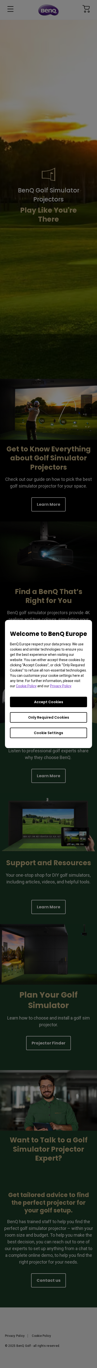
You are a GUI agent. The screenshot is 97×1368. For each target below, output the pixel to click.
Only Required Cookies (48, 717)
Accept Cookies (48, 701)
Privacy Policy (60, 686)
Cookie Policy (26, 686)
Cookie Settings (48, 732)
